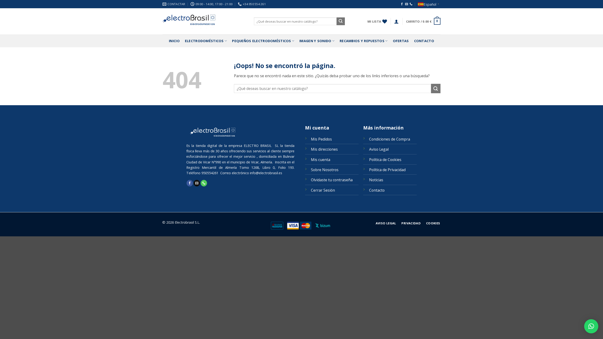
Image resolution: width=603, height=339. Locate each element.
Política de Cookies (385, 159)
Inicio (174, 41)
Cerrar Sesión (323, 190)
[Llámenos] (411, 4)
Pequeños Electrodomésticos (261, 41)
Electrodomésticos (204, 41)
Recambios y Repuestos (362, 41)
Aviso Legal (379, 149)
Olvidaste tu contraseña (332, 179)
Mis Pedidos (321, 139)
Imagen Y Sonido (315, 41)
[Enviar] (341, 21)
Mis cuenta (320, 159)
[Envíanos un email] (406, 4)
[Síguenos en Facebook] (401, 4)
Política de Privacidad (387, 169)
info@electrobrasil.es (266, 173)
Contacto (424, 41)
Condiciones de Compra (389, 139)
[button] (396, 21)
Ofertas (401, 41)
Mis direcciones (324, 149)
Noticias (376, 179)
